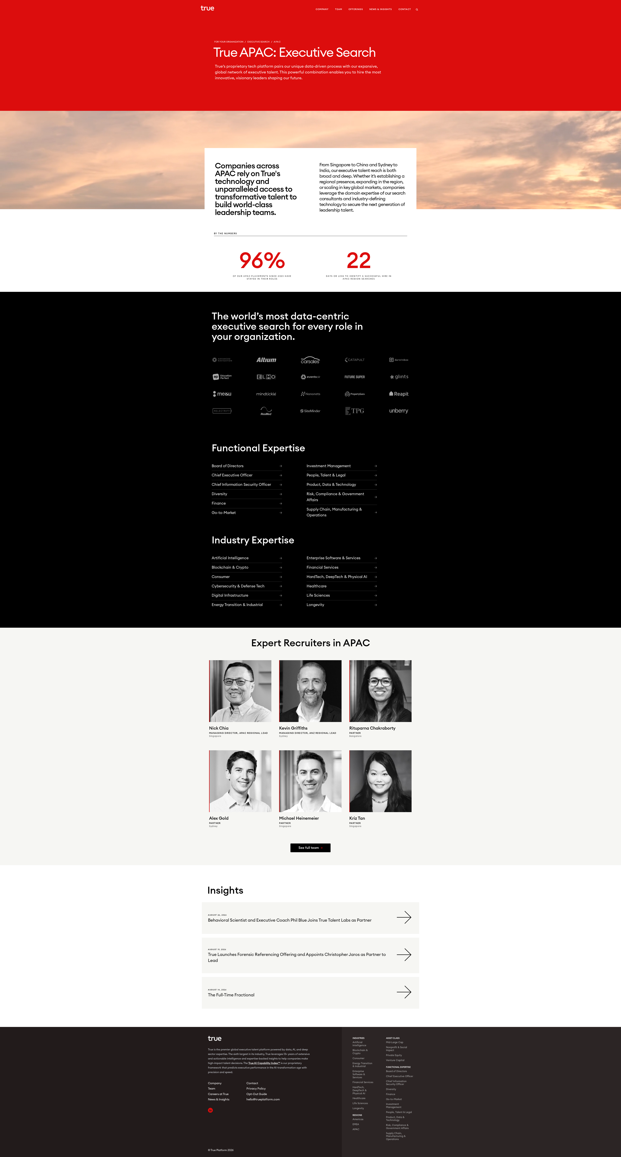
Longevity (315, 605)
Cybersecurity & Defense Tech (238, 586)
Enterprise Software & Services (333, 558)
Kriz (357, 818)
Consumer (221, 577)
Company (322, 9)
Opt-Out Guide (256, 1094)
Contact (404, 9)
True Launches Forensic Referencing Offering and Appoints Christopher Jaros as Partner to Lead (297, 958)
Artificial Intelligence (230, 558)
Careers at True (218, 1094)
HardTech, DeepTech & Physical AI (337, 577)
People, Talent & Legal (326, 475)
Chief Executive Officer (232, 475)
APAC (356, 1129)
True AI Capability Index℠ (264, 1063)
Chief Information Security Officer (241, 485)
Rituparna (372, 728)
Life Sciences (318, 595)
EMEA (356, 1124)
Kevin (293, 728)
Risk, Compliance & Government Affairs (335, 497)
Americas (358, 1119)
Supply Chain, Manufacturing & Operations (334, 512)
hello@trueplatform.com (261, 1099)
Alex (219, 818)
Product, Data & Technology (331, 485)
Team (338, 9)
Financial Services (322, 567)
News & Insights (380, 9)
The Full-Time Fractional (231, 995)
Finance (219, 503)
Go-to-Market (224, 513)
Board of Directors (228, 466)
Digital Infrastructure (230, 595)
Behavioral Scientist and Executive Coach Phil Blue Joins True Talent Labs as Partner (290, 920)
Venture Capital (395, 1060)
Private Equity (394, 1055)
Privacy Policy (256, 1088)
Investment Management (329, 466)
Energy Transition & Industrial (237, 605)
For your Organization (228, 42)
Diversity (219, 494)
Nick (219, 728)
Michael (299, 818)
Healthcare (317, 586)
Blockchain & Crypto (230, 567)
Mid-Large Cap (394, 1042)
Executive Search (258, 42)
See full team (309, 847)
